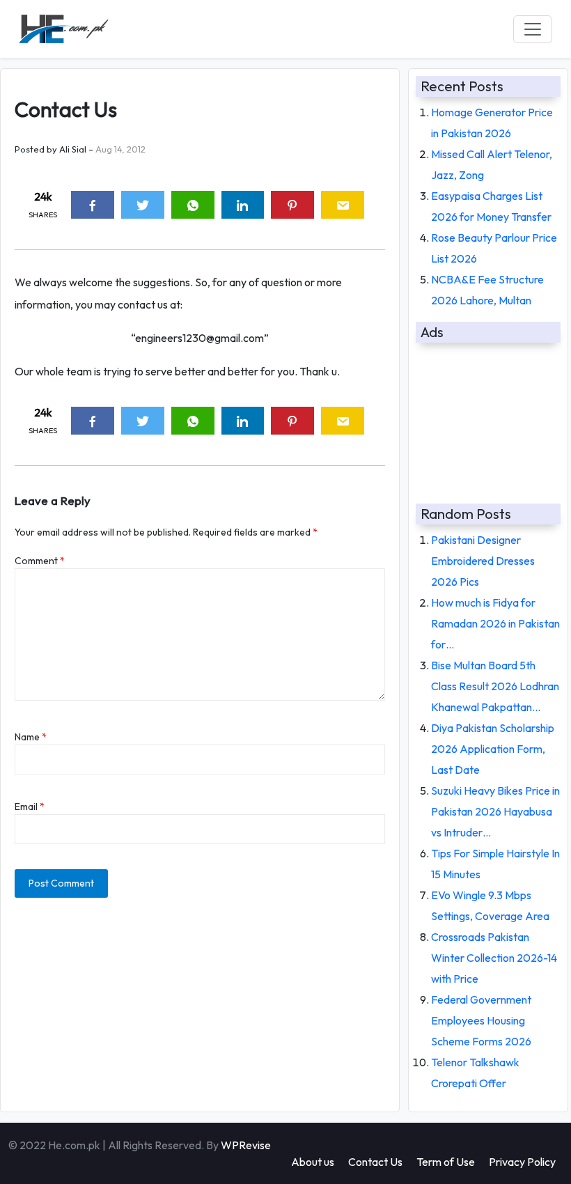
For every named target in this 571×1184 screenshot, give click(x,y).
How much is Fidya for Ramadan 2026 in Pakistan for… (495, 623)
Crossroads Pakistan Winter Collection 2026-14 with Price (494, 958)
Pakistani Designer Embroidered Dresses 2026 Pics (483, 561)
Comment (40, 560)
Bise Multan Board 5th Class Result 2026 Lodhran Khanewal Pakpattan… (495, 686)
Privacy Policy (522, 1162)
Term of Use (445, 1162)
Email (30, 806)
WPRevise (246, 1145)
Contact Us (375, 1162)
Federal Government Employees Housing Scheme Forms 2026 (481, 1020)
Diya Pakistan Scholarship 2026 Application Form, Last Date (492, 749)
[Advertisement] (488, 417)
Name (31, 737)
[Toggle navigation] (532, 29)
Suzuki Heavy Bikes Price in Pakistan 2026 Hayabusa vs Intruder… (495, 811)
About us (312, 1162)
